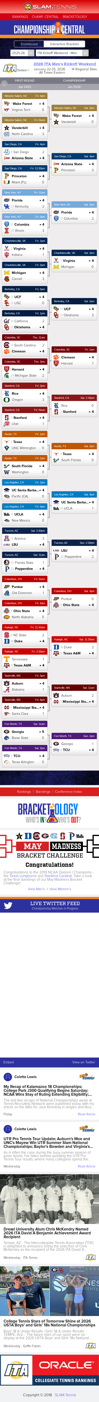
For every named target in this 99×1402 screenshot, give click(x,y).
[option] (25, 424)
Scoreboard (29, 44)
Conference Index (68, 792)
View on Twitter (83, 1062)
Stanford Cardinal (58, 876)
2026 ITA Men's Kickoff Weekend (65, 64)
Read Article (86, 1114)
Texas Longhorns (23, 876)
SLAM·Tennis (65, 1395)
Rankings (24, 792)
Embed (8, 1062)
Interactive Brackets (64, 44)
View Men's (36, 889)
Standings (43, 792)
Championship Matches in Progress (55, 908)
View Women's (60, 889)
